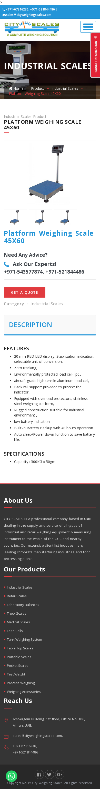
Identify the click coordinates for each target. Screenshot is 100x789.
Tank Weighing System (24, 639)
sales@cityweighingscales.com (28, 15)
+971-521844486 (42, 9)
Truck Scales (16, 613)
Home (18, 88)
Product (37, 88)
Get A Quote (24, 292)
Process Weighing (21, 683)
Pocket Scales (17, 665)
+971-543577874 (23, 271)
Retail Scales (17, 596)
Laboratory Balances (23, 604)
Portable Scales (19, 657)
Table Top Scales (20, 648)
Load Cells (15, 630)
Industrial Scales (65, 88)
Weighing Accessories (24, 691)
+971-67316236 (16, 9)
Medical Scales (18, 622)
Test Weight (16, 674)
